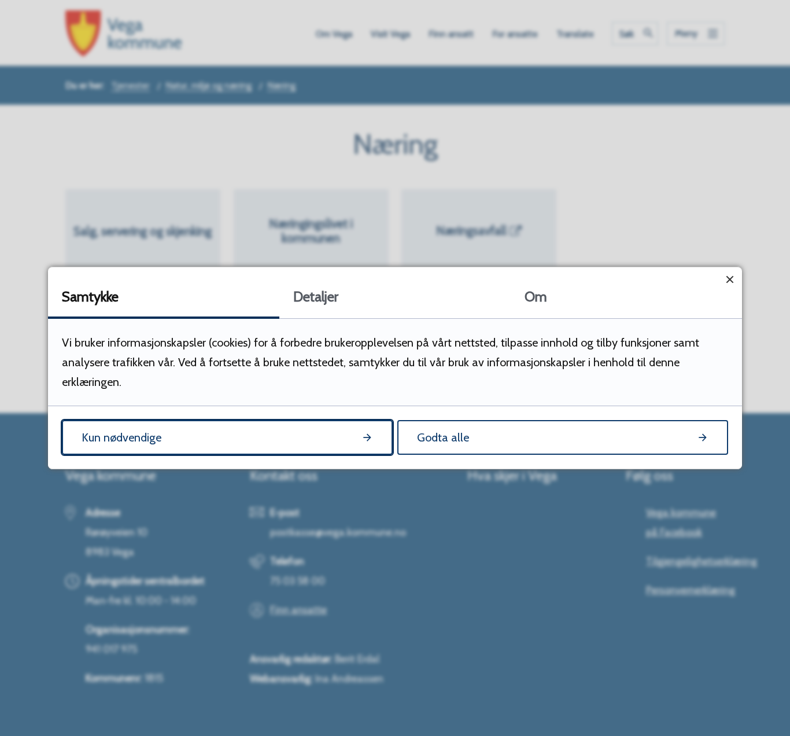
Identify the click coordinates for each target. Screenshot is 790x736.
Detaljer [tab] (315, 296)
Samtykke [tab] (90, 296)
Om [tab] (536, 296)
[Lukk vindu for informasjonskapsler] (729, 279)
